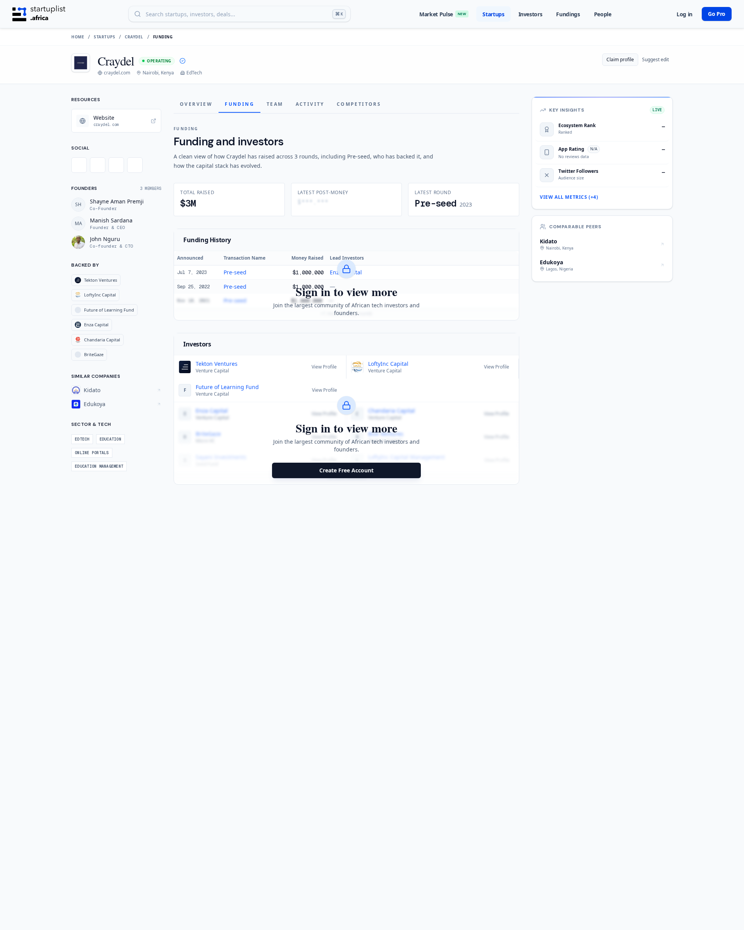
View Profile (324, 366)
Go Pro (716, 13)
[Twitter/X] (79, 165)
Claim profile (620, 59)
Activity (310, 104)
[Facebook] (97, 165)
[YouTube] (135, 165)
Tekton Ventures (217, 363)
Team (275, 104)
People (602, 14)
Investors (530, 14)
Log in (684, 14)
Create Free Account (346, 470)
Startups (493, 14)
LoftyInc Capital (388, 363)
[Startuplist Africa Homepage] (38, 14)
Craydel (134, 37)
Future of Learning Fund (227, 387)
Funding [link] (163, 37)
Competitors (359, 104)
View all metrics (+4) (569, 197)
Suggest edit (655, 59)
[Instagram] (116, 165)
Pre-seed (235, 272)
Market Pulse (442, 14)
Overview (196, 104)
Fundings (568, 14)
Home (77, 37)
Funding (239, 104)
